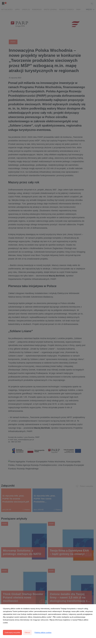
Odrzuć (27, 632)
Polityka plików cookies (43, 632)
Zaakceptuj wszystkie (12, 632)
